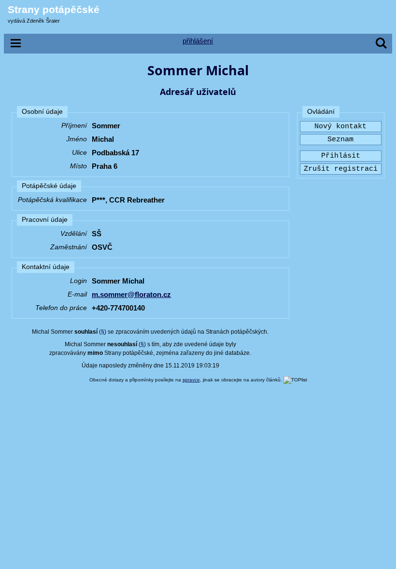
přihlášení (198, 41)
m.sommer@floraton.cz (131, 294)
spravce (191, 379)
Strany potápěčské (53, 9)
